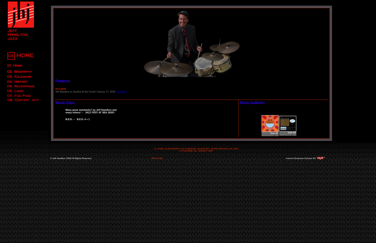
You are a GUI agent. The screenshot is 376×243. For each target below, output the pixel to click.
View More (121, 91)
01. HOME (159, 149)
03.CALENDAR (189, 149)
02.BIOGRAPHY (172, 149)
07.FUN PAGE (186, 151)
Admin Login (157, 158)
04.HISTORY (204, 149)
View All (274, 133)
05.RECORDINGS (219, 149)
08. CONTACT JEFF (203, 151)
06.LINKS (234, 149)
